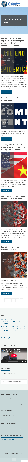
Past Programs (6, 54)
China (5, 155)
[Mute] (22, 361)
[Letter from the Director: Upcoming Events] (20, 116)
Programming (6, 57)
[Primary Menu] (25, 4)
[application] (14, 355)
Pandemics (5, 54)
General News (6, 111)
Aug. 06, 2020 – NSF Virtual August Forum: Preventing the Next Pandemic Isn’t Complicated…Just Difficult (12, 42)
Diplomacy (7, 156)
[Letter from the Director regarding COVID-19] (20, 265)
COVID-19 (10, 155)
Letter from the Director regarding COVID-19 (10, 248)
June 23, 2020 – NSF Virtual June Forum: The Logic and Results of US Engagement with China (13, 147)
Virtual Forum (6, 58)
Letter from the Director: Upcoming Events (10, 99)
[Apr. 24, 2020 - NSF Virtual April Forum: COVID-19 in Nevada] (20, 214)
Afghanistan (5, 108)
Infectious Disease (7, 51)
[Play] (3, 361)
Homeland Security (7, 113)
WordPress (19, 450)
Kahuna (13, 450)
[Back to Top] (14, 459)
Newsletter (9, 118)
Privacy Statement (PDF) (7, 439)
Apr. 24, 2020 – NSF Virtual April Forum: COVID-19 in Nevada (13, 197)
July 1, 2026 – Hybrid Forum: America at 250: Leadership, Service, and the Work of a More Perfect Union (12, 321)
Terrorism (5, 124)
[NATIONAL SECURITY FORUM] (10, 3)
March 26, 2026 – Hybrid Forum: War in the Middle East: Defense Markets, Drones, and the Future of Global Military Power (13, 336)
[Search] (3, 381)
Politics (4, 121)
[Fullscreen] (25, 361)
